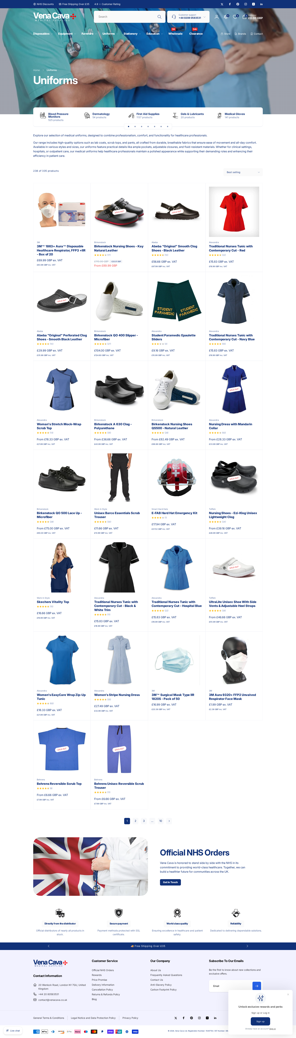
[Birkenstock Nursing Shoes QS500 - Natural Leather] (177, 408)
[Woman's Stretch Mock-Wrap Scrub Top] (62, 408)
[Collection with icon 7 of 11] (167, 126)
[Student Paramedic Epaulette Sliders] (177, 319)
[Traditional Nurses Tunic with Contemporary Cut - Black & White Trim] (119, 586)
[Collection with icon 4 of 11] (148, 126)
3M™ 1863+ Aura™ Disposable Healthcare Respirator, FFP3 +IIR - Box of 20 (61, 250)
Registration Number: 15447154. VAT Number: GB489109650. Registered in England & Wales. (225, 1031)
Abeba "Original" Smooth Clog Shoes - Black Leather (174, 248)
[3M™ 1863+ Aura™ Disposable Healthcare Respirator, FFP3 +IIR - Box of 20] (62, 230)
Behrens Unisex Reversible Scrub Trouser (119, 785)
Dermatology (101, 114)
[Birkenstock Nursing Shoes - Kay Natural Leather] (119, 230)
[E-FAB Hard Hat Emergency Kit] (177, 497)
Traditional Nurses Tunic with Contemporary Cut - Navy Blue (232, 337)
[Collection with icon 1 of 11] (128, 126)
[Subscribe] (256, 986)
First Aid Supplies (148, 114)
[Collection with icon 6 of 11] (161, 126)
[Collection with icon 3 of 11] (141, 126)
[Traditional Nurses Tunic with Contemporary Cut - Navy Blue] (234, 319)
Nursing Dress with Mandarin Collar (230, 426)
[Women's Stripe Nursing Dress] (119, 679)
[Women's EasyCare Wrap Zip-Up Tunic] (62, 679)
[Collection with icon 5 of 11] (154, 126)
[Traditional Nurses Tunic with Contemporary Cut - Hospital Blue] (177, 586)
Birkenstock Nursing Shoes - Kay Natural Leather (119, 248)
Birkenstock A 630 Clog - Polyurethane (113, 426)
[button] (42, 33)
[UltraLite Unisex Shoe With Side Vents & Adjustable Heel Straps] (234, 586)
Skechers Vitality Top (53, 602)
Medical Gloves (235, 114)
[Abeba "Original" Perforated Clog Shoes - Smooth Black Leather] (62, 319)
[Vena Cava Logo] (50, 966)
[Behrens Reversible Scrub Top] (62, 768)
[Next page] (169, 821)
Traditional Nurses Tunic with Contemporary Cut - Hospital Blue (177, 604)
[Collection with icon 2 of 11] (135, 126)
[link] (43, 4)
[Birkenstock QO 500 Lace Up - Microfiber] (62, 497)
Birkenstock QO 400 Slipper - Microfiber (116, 337)
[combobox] (129, 17)
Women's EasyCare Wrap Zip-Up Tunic (61, 697)
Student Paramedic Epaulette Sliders (174, 337)
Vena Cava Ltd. (181, 1031)
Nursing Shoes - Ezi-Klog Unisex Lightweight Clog (233, 515)
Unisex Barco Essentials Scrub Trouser (117, 515)
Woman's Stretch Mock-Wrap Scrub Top (59, 426)
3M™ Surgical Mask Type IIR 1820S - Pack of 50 (173, 697)
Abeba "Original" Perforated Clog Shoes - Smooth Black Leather (62, 337)
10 (160, 821)
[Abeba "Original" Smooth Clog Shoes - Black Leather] (177, 230)
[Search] (159, 16)
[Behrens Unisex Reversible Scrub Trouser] (119, 768)
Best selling (233, 172)
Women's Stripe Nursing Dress (117, 695)
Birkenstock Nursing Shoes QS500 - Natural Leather (172, 426)
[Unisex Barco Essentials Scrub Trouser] (119, 497)
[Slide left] (48, 946)
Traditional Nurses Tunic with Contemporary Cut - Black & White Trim (116, 606)
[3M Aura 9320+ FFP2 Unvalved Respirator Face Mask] (234, 679)
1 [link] (127, 821)
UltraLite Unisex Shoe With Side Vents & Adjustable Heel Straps (232, 604)
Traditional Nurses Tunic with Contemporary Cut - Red (231, 248)
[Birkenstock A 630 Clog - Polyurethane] (119, 408)
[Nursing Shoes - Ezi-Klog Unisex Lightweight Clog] (234, 497)
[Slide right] (254, 116)
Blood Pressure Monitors (58, 115)
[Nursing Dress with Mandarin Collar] (234, 408)
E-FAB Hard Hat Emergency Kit (174, 513)
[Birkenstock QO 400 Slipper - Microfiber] (119, 319)
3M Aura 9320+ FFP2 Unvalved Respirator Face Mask (232, 697)
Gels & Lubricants (192, 114)
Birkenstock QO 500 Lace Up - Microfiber (59, 515)
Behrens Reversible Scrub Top (59, 783)
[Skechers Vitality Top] (62, 586)
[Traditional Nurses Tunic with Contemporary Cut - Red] (234, 230)
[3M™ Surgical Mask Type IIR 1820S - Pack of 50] (177, 679)
